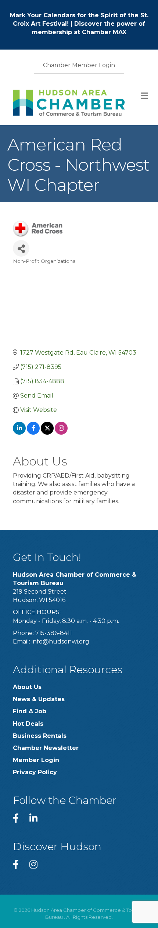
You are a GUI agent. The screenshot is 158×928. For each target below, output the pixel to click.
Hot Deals (28, 723)
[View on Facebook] (33, 432)
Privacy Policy (35, 772)
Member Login (36, 760)
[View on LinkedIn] (19, 432)
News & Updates (39, 699)
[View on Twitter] (47, 432)
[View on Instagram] (61, 432)
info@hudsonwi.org (60, 641)
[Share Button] (21, 248)
